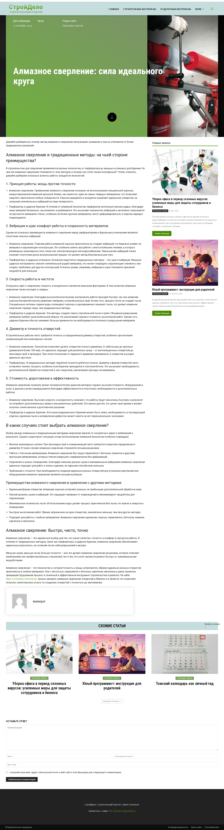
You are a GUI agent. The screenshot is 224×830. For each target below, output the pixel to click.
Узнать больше (162, 233)
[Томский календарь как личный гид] (184, 654)
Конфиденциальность (178, 827)
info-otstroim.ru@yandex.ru (121, 810)
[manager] (21, 601)
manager (39, 601)
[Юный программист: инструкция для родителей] (185, 263)
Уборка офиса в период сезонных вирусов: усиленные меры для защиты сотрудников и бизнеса (181, 202)
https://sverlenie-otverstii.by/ (21, 578)
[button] (212, 9)
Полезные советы (72, 25)
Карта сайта (196, 827)
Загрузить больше (111, 701)
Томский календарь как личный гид (185, 683)
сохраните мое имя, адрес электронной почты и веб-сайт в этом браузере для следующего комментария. (66, 772)
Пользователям (212, 827)
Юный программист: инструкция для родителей (183, 289)
